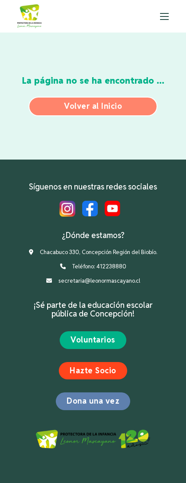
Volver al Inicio (93, 106)
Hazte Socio (93, 370)
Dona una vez (93, 401)
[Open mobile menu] (164, 16)
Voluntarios (93, 340)
